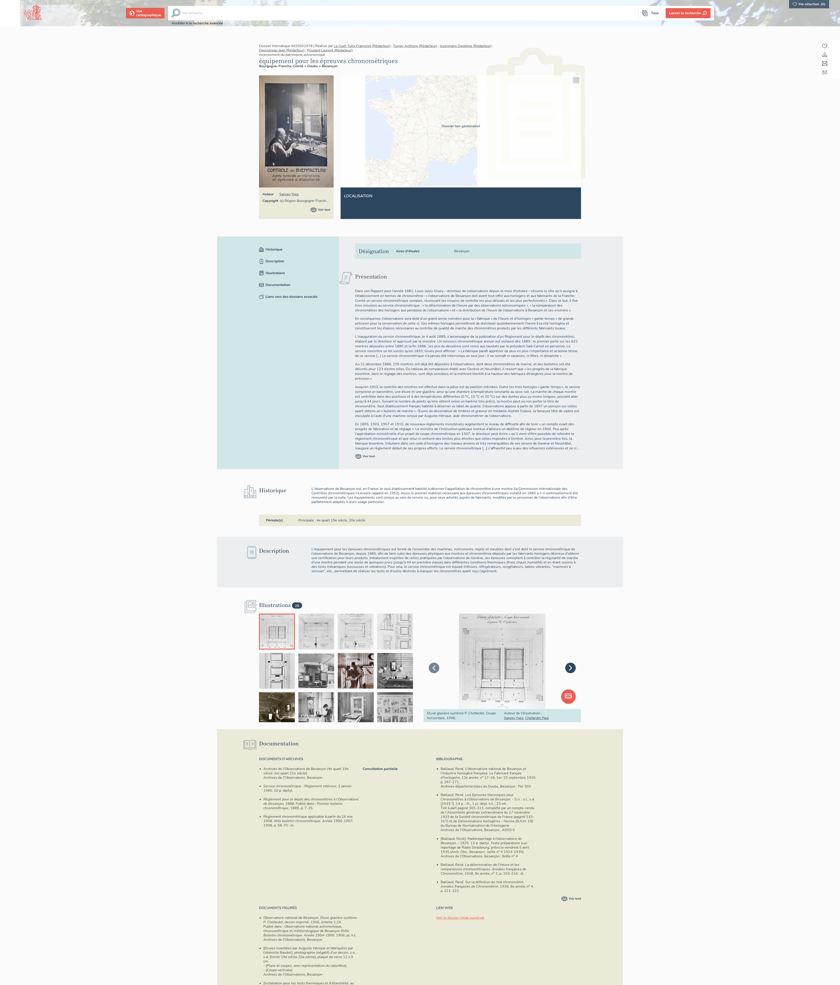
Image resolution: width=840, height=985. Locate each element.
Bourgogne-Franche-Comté (281, 66)
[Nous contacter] (824, 63)
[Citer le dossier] (824, 72)
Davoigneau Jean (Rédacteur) (281, 50)
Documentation (278, 284)
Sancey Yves (289, 194)
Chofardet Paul (537, 718)
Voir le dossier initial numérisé (460, 917)
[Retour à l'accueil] (10, 13)
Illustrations (275, 273)
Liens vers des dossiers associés (292, 296)
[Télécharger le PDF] (824, 54)
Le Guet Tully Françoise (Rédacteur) (362, 46)
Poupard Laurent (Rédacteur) (330, 50)
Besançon (330, 66)
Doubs (313, 66)
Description (275, 261)
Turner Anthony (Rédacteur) (415, 46)
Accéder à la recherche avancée (197, 23)
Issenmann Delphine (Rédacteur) (466, 46)
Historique (274, 249)
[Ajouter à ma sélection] (824, 46)
